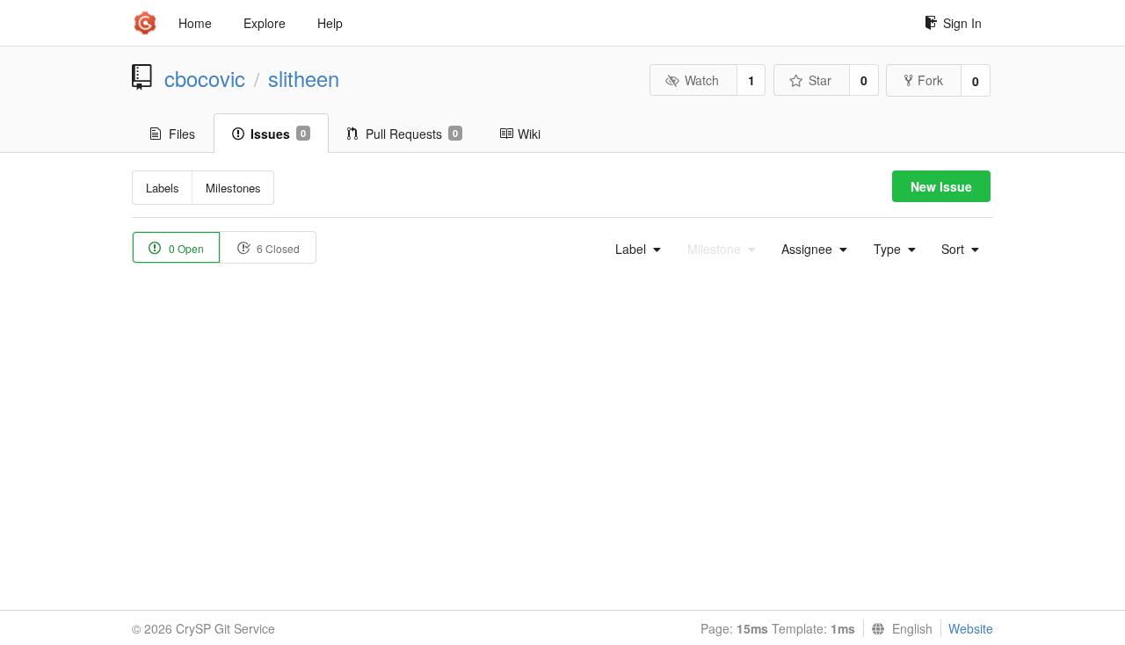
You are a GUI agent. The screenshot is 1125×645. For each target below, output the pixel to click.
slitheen (303, 78)
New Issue (941, 186)
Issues (278, 133)
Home (195, 23)
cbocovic (204, 78)
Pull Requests (412, 133)
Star (820, 80)
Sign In (962, 23)
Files (182, 133)
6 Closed (277, 248)
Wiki (529, 133)
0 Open (185, 248)
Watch (702, 80)
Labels (162, 187)
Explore (264, 23)
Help (330, 23)
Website (970, 628)
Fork (930, 80)
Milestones (233, 187)
